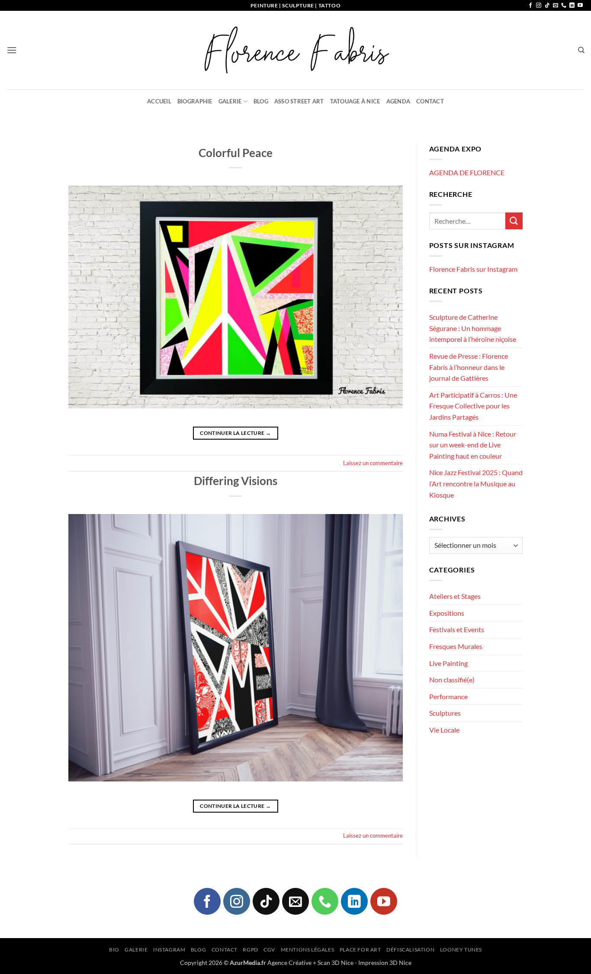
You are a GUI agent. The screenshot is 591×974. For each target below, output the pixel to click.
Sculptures (445, 713)
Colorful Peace (236, 152)
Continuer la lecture (235, 433)
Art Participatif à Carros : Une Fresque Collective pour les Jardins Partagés (473, 406)
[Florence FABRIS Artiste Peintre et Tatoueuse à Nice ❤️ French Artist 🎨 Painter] (295, 50)
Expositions (446, 613)
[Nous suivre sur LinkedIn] (572, 6)
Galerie (230, 101)
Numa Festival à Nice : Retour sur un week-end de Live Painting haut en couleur (472, 445)
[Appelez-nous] (563, 6)
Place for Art (360, 949)
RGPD (250, 949)
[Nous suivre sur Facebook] (530, 6)
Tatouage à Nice (355, 101)
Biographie (194, 101)
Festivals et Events (456, 629)
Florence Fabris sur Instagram (473, 269)
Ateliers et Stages (455, 596)
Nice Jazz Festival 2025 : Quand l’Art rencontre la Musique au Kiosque (476, 483)
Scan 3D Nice (335, 962)
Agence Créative (289, 962)
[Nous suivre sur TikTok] (547, 6)
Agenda (398, 101)
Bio (114, 949)
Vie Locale (444, 730)
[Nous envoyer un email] (555, 6)
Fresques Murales (455, 646)
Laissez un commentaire (373, 463)
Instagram (169, 949)
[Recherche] (581, 50)
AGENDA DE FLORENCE (466, 172)
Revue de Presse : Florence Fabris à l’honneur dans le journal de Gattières (468, 367)
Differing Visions (235, 480)
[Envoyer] (514, 220)
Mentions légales (307, 949)
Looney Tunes (461, 949)
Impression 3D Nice (384, 962)
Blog (261, 101)
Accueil (159, 101)
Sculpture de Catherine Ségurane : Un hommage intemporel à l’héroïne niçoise (472, 328)
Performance (448, 696)
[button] (11, 50)
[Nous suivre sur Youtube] (580, 6)
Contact (430, 101)
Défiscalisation (410, 949)
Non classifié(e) (452, 679)
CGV (269, 949)
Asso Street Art (299, 101)
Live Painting (448, 663)
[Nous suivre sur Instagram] (538, 6)
